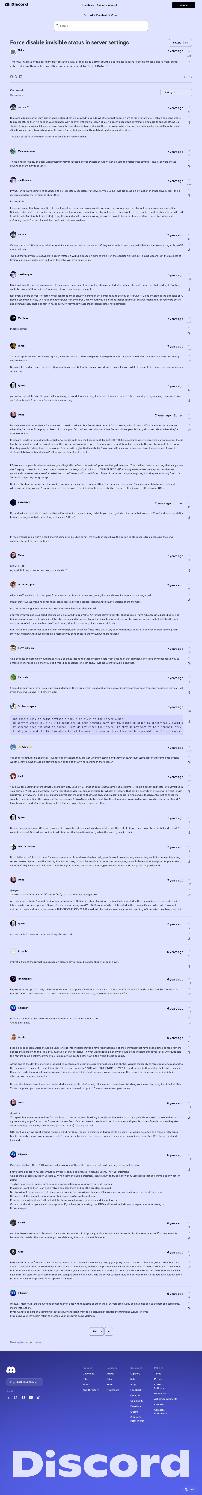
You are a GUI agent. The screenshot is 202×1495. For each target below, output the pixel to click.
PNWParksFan (26, 648)
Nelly (21, 50)
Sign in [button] (184, 5)
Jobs (109, 1379)
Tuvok (21, 346)
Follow (177, 42)
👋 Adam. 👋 (25, 747)
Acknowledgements (165, 1399)
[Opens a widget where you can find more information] (190, 1489)
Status (86, 1384)
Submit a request (107, 5)
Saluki (21, 1223)
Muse (21, 415)
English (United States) (23, 1382)
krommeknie (25, 979)
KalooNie (23, 677)
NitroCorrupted (26, 584)
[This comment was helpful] (189, 107)
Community (136, 1401)
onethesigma (25, 180)
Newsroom (113, 1390)
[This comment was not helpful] (189, 117)
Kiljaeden (23, 1008)
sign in (20, 1342)
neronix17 (23, 107)
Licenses (159, 1404)
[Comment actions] (189, 122)
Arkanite (22, 951)
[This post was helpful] (189, 51)
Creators (135, 1395)
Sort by (168, 92)
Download (88, 1373)
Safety (134, 1379)
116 (190, 77)
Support (135, 1373)
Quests (134, 1412)
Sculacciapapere (27, 706)
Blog (133, 1384)
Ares (20, 1252)
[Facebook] (11, 76)
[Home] (16, 5)
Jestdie (22, 1037)
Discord (88, 15)
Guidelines (160, 1393)
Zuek (20, 776)
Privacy (158, 1379)
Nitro (85, 1379)
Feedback (88, 5)
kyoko (21, 385)
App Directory (91, 1390)
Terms (157, 1373)
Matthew (23, 318)
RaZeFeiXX (24, 502)
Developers (137, 1406)
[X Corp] (16, 76)
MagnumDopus (26, 151)
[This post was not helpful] (189, 61)
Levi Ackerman (26, 846)
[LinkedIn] (20, 76)
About (110, 1373)
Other (114, 15)
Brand (110, 1384)
